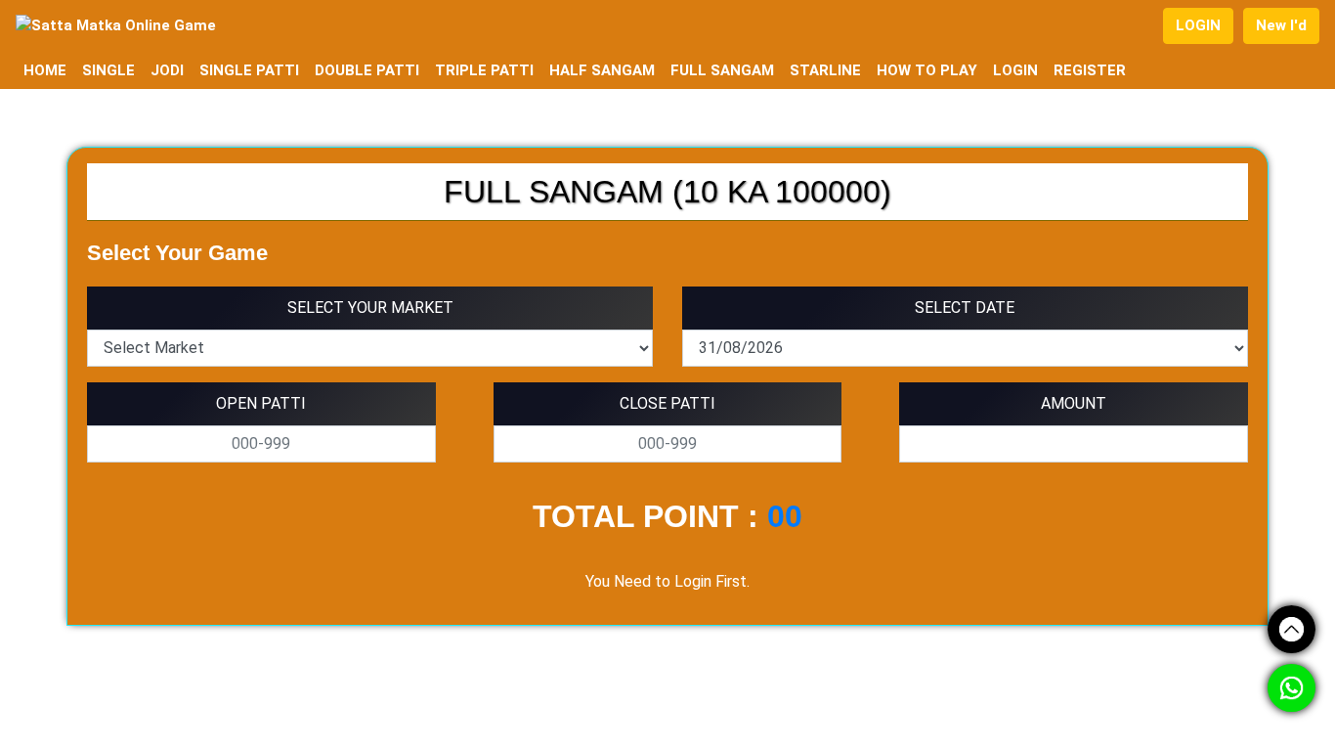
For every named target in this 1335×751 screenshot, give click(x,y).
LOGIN (1198, 25)
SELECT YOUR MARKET (370, 307)
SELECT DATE (964, 307)
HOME (44, 70)
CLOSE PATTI (667, 403)
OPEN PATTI (261, 403)
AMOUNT (1073, 403)
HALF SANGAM (602, 70)
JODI (167, 70)
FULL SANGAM (722, 70)
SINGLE (108, 70)
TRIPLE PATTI (484, 70)
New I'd (1281, 25)
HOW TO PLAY (927, 70)
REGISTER (1090, 70)
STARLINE (825, 70)
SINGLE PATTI (249, 70)
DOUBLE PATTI (367, 70)
